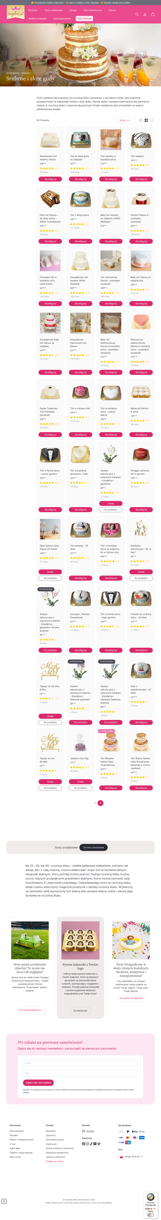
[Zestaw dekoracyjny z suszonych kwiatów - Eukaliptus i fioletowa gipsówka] (80, 686)
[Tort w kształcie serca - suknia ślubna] (111, 405)
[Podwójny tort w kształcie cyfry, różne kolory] (50, 274)
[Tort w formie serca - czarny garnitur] (50, 466)
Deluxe (112, 10)
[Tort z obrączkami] (80, 208)
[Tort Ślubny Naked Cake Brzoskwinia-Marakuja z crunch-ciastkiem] (141, 756)
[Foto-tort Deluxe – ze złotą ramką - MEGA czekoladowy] (50, 212)
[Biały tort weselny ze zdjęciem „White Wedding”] (111, 211)
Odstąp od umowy (55, 1161)
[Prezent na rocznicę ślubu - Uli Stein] (141, 609)
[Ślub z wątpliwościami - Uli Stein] (141, 683)
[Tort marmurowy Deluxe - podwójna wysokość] (111, 274)
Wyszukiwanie (17, 1131)
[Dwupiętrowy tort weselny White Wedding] (80, 274)
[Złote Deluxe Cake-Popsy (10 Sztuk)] (50, 541)
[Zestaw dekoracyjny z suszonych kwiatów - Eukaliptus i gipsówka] (111, 471)
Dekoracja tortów (62, 18)
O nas (12, 1144)
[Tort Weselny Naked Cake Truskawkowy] (111, 755)
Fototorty (33, 10)
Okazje (73, 10)
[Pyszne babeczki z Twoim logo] (80, 940)
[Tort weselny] (141, 149)
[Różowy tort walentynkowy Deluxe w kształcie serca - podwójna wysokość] (141, 340)
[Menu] (156, 1193)
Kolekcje (25, 73)
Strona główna (12, 73)
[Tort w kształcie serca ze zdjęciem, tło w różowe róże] (111, 542)
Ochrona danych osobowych (60, 1148)
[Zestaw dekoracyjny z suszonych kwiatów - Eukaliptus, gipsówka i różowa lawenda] (50, 616)
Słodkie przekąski (37, 18)
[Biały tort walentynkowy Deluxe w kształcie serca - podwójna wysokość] (111, 340)
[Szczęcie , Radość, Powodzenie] (80, 609)
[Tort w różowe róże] (80, 402)
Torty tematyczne (92, 10)
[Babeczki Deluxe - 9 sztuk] (141, 403)
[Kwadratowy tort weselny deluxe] (50, 151)
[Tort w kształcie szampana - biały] (80, 466)
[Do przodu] (100, 803)
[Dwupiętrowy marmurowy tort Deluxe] (80, 336)
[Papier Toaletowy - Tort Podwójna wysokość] (50, 405)
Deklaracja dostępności (57, 1152)
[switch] (150, 1215)
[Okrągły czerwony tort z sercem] (141, 466)
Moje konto (15, 1157)
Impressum (51, 1144)
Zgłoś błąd (15, 1148)
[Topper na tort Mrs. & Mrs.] (50, 681)
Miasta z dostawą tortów (21, 1139)
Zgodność (51, 1135)
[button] (4, 1201)
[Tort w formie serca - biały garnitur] (111, 609)
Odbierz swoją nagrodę (21, 1152)
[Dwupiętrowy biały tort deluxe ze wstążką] (50, 336)
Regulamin (51, 1131)
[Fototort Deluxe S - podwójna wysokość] (141, 212)
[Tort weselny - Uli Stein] (80, 541)
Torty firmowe (84, 18)
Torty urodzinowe (53, 10)
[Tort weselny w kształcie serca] (111, 151)
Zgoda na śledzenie (55, 1157)
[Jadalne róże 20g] (80, 752)
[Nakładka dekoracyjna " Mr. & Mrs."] (141, 542)
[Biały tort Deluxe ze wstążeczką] (141, 272)
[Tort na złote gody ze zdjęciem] (80, 151)
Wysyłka (14, 1135)
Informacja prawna (55, 1139)
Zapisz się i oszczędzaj (38, 1082)
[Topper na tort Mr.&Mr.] (50, 753)
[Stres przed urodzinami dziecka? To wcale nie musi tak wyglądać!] (30, 940)
